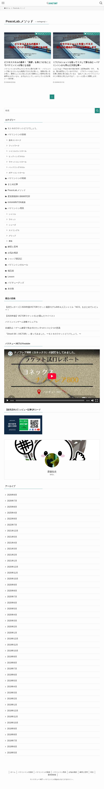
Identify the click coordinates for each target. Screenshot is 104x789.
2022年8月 (12, 519)
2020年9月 (12, 585)
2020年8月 (12, 591)
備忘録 (11, 271)
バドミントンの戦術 (17, 178)
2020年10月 (12, 579)
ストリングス (14, 230)
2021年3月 (12, 549)
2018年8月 (12, 734)
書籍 (10, 241)
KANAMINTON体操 (16, 202)
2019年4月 (12, 687)
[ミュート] (92, 400)
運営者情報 (52, 775)
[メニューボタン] (3, 3)
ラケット (12, 219)
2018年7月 (12, 741)
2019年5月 (12, 681)
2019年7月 (12, 669)
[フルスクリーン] (96, 400)
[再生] (7, 400)
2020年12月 (12, 567)
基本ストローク (15, 140)
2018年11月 (12, 716)
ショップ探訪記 (15, 259)
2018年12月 (12, 711)
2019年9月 (12, 657)
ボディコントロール (17, 173)
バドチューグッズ (16, 283)
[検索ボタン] (101, 3)
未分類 (11, 289)
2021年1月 (12, 561)
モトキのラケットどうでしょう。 (23, 128)
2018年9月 (12, 729)
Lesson (11, 277)
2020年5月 (12, 609)
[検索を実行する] (97, 110)
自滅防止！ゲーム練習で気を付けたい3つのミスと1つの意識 (32, 328)
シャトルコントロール (18, 151)
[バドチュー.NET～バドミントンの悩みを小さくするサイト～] (52, 3)
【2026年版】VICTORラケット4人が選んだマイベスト (30, 316)
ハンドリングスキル (17, 167)
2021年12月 (12, 531)
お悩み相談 (13, 253)
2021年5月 (12, 537)
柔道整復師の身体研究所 (19, 196)
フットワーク (14, 146)
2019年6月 (12, 675)
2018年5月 (12, 753)
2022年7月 (12, 525)
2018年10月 (12, 723)
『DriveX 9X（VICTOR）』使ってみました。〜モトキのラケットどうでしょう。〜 (43, 334)
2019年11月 (12, 645)
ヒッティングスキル (17, 156)
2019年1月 (12, 705)
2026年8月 (12, 495)
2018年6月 (12, 746)
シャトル (12, 214)
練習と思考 (13, 247)
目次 (92, 772)
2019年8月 (12, 663)
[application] (52, 376)
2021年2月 (12, 555)
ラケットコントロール (18, 162)
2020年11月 (12, 573)
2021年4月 (12, 543)
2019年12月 (12, 639)
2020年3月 (12, 621)
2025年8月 (12, 507)
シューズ (12, 225)
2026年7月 (12, 501)
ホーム (12, 772)
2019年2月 (12, 699)
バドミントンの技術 (17, 134)
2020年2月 (12, 627)
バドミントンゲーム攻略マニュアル (21, 322)
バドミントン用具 (16, 208)
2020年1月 (12, 633)
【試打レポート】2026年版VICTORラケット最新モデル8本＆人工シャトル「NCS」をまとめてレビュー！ (51, 308)
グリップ (12, 236)
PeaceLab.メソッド (17, 190)
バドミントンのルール (18, 265)
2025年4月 (12, 513)
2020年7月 (12, 597)
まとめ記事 (13, 184)
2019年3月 (12, 693)
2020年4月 (12, 615)
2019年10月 (12, 651)
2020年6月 (12, 603)
